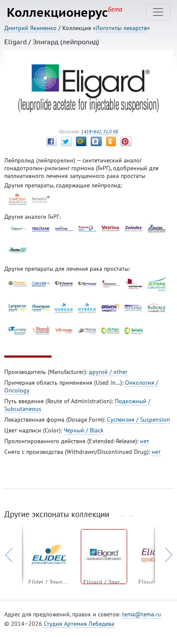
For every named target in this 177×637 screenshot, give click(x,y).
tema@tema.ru (141, 614)
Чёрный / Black (84, 430)
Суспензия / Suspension (138, 419)
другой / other (108, 372)
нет (144, 441)
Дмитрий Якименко (30, 28)
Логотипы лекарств (121, 28)
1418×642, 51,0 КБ (99, 132)
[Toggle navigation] (158, 12)
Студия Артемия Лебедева (79, 624)
